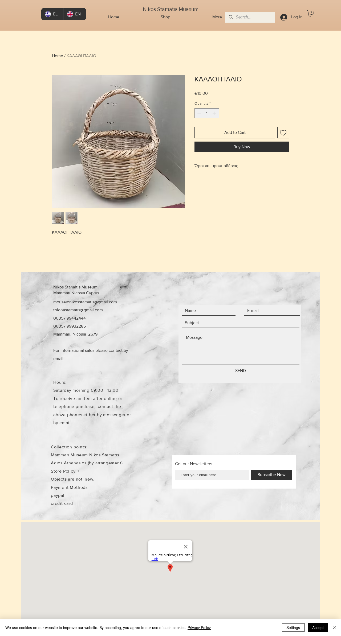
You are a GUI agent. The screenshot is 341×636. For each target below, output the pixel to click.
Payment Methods (69, 487)
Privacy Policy (199, 627)
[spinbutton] (207, 113)
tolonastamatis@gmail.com (78, 310)
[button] (311, 13)
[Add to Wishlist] (283, 132)
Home (57, 55)
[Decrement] (198, 113)
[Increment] (215, 113)
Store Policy (63, 471)
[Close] (334, 627)
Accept (318, 627)
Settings (293, 627)
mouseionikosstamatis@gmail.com (85, 302)
